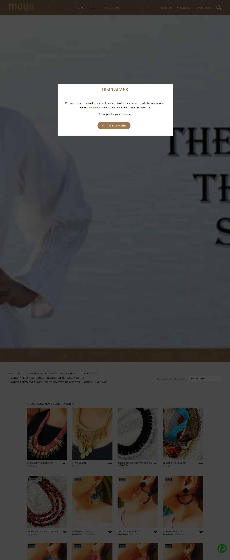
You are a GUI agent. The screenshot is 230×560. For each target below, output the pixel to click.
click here (92, 107)
